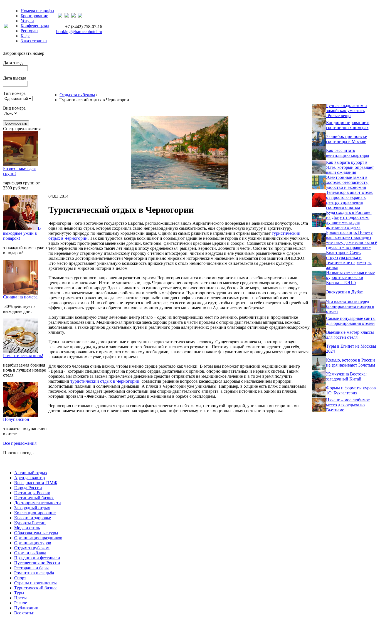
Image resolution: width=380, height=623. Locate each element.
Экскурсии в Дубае (344, 292)
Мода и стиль (27, 527)
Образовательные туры (36, 532)
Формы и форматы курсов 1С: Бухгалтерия (351, 390)
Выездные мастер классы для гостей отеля (350, 335)
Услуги (27, 20)
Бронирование (34, 15)
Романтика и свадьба (34, 572)
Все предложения (19, 443)
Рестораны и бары (31, 567)
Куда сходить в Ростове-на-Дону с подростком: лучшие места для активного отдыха (349, 220)
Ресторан (29, 30)
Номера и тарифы (37, 10)
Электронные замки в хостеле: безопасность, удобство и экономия (347, 182)
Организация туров (32, 542)
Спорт (20, 577)
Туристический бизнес (35, 587)
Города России (28, 487)
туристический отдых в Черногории (104, 381)
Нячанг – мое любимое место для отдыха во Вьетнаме (348, 404)
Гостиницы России (32, 492)
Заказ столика (34, 40)
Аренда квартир (29, 477)
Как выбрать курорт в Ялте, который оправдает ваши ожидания (350, 167)
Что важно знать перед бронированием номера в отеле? (350, 306)
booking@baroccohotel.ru (79, 31)
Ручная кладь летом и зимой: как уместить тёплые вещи (346, 110)
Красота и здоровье (32, 517)
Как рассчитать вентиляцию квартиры (347, 153)
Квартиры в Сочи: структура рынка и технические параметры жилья (349, 260)
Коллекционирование (35, 512)
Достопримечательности (37, 502)
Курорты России (30, 522)
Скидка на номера (20, 297)
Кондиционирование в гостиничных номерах (347, 125)
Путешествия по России (37, 562)
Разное (20, 602)
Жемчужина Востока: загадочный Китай (346, 376)
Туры (19, 592)
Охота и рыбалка (30, 552)
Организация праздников (38, 537)
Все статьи (24, 612)
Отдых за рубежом (77, 94)
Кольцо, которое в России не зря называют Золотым (350, 362)
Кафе (25, 35)
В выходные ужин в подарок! (22, 233)
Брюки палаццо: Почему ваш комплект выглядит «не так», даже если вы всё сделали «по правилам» (351, 240)
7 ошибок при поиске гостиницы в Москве (346, 139)
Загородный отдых (32, 507)
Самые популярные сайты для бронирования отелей (351, 321)
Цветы (20, 597)
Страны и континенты (35, 582)
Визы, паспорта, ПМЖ (35, 482)
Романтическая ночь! (23, 355)
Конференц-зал (35, 25)
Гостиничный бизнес (34, 497)
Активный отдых (30, 472)
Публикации (26, 607)
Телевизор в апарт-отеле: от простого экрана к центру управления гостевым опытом (349, 200)
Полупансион (16, 419)
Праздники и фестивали (37, 557)
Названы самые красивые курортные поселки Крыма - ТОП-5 (350, 277)
